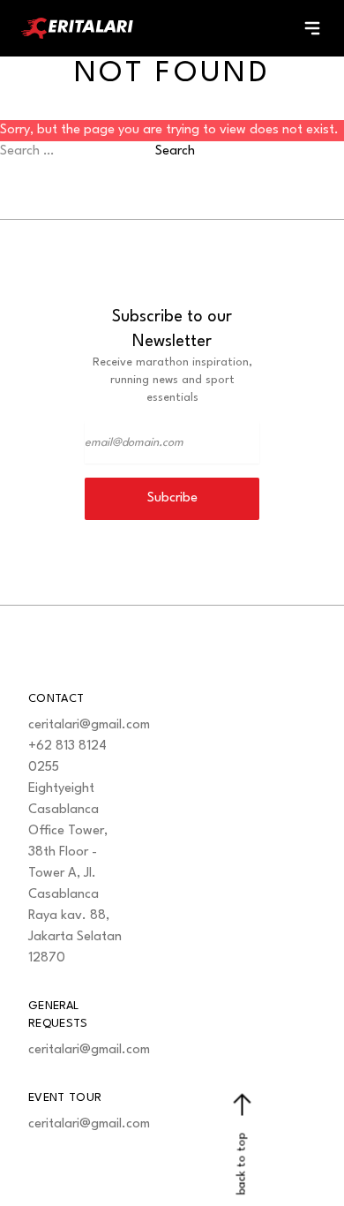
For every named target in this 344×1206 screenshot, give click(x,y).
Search (175, 151)
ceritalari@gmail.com (89, 725)
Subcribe (172, 498)
